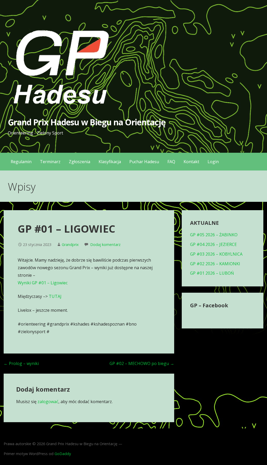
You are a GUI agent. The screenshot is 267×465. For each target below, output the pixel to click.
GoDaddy (62, 453)
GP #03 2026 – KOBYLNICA (216, 254)
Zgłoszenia (79, 161)
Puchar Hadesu (144, 161)
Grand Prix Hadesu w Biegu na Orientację (87, 122)
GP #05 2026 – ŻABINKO (214, 235)
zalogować (48, 401)
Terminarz (50, 161)
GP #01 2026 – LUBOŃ (212, 273)
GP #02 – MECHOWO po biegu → (142, 363)
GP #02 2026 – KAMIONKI (215, 264)
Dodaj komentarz (105, 244)
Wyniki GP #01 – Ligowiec (43, 283)
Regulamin (21, 161)
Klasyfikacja (110, 161)
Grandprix (70, 244)
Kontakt (191, 161)
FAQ (171, 161)
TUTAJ (55, 296)
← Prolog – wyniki (21, 363)
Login (213, 161)
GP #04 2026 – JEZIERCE (213, 244)
